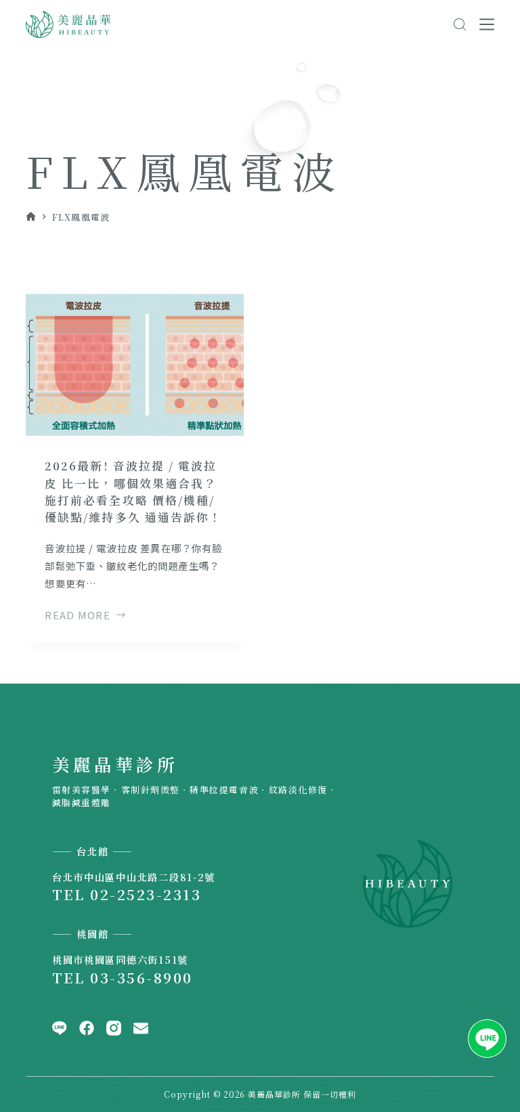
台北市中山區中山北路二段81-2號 (133, 877)
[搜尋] (460, 24)
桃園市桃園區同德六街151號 (120, 959)
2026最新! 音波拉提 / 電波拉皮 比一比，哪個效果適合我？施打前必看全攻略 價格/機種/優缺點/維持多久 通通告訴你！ (133, 491)
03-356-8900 (141, 977)
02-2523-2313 (145, 894)
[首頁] (31, 217)
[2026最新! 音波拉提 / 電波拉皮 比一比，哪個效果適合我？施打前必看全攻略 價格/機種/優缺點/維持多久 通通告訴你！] (135, 364)
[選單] (486, 24)
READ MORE (77, 616)
